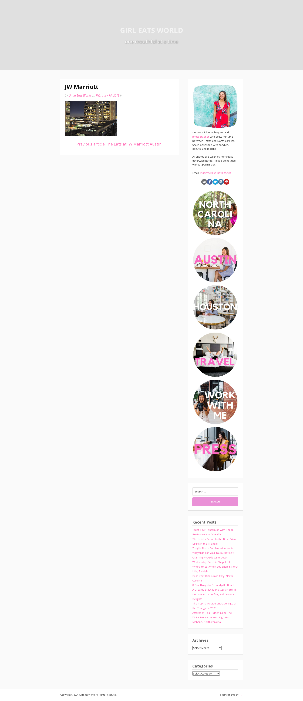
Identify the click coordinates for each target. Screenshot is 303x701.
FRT (241, 694)
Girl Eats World (151, 30)
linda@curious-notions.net (215, 172)
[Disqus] (119, 209)
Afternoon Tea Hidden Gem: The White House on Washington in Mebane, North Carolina (212, 617)
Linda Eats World (80, 95)
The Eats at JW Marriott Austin (119, 144)
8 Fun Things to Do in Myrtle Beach (213, 585)
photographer (200, 136)
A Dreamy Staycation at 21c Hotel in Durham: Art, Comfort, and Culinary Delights (214, 594)
